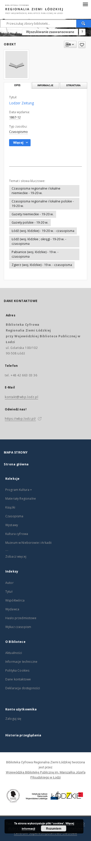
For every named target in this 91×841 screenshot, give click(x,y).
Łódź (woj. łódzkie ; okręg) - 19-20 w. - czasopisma (39, 241)
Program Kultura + (18, 490)
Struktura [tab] (73, 85)
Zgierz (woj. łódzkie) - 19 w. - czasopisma (42, 265)
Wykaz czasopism (18, 627)
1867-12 (15, 117)
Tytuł (8, 591)
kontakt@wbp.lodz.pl (21, 397)
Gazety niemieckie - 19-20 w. (33, 214)
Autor (9, 583)
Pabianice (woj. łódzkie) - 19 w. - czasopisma (35, 254)
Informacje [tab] (45, 85)
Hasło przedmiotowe (20, 618)
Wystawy (11, 525)
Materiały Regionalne (20, 498)
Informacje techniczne (21, 661)
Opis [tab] (17, 85)
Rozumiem (53, 828)
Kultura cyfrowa (16, 534)
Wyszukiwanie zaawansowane (50, 32)
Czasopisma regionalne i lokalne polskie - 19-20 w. (43, 203)
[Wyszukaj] (83, 23)
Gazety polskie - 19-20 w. (30, 222)
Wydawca (12, 609)
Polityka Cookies (17, 670)
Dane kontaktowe (18, 679)
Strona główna (16, 464)
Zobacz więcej (15, 556)
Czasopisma (14, 516)
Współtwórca (15, 600)
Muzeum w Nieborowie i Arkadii (28, 542)
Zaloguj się (13, 718)
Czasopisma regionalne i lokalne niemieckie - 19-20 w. (36, 190)
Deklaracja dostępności (22, 688)
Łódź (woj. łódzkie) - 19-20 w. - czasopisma (43, 231)
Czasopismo (18, 132)
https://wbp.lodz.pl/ (20, 418)
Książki (10, 507)
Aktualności (13, 653)
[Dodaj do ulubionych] (81, 44)
